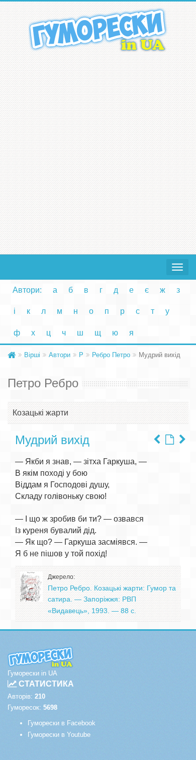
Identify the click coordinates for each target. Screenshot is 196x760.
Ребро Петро (111, 355)
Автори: (27, 290)
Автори (59, 355)
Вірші (32, 355)
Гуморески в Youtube (59, 734)
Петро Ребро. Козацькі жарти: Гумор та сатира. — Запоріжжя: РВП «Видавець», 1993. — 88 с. (112, 599)
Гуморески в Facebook (61, 723)
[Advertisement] (98, 151)
